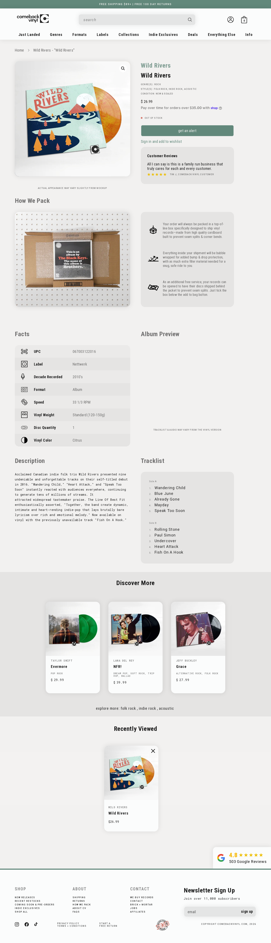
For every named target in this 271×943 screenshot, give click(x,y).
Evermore (59, 666)
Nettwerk (80, 364)
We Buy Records (142, 897)
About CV (79, 908)
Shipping (79, 897)
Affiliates (138, 912)
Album (77, 389)
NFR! (117, 666)
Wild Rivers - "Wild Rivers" (54, 50)
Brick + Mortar (141, 904)
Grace (181, 666)
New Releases (25, 897)
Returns (79, 901)
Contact (136, 901)
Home (19, 50)
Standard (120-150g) (89, 415)
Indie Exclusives (27, 908)
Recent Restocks (28, 901)
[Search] (190, 19)
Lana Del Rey (123, 660)
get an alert (187, 130)
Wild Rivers (156, 65)
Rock (157, 84)
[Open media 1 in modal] (123, 68)
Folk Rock (160, 89)
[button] (244, 19)
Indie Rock (176, 89)
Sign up (247, 911)
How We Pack (82, 904)
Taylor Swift (62, 660)
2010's (78, 377)
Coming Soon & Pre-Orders (35, 904)
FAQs (76, 912)
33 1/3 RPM (82, 402)
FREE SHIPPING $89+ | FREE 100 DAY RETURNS (135, 4)
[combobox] (133, 19)
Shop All (21, 912)
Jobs (134, 908)
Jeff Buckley (186, 660)
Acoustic (190, 89)
